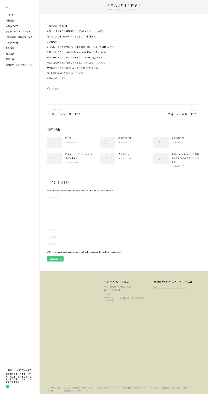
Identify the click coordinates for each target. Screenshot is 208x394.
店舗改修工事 (124, 137)
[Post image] (54, 142)
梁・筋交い (123, 154)
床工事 (68, 137)
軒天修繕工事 (177, 137)
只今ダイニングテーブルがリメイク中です (78, 156)
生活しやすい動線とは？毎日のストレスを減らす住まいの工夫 (185, 158)
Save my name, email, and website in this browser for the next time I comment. (85, 251)
